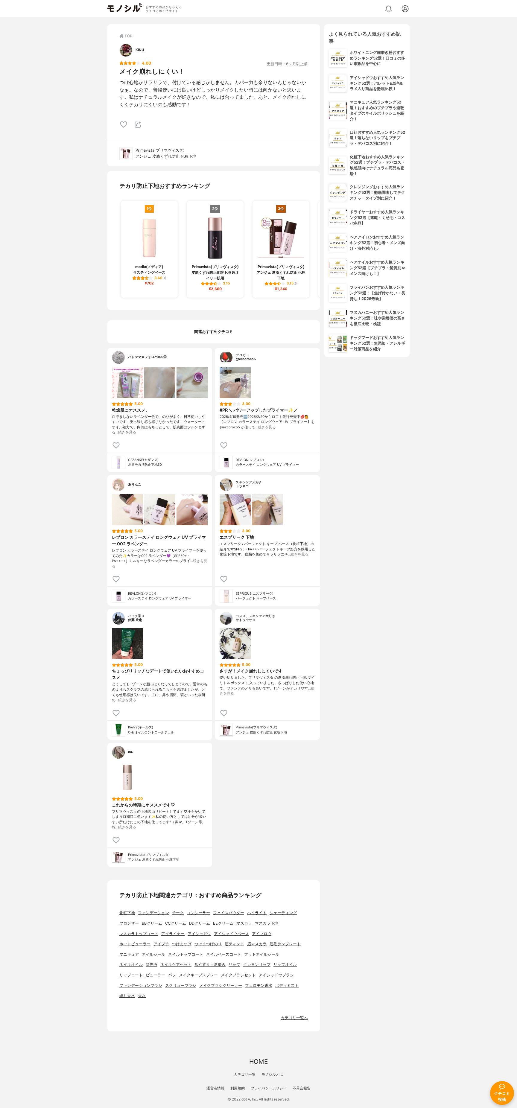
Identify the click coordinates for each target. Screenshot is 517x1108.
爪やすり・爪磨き (210, 964)
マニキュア (129, 954)
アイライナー (173, 934)
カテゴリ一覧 (245, 1074)
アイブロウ (261, 934)
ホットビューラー (134, 944)
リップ (234, 964)
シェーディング (283, 913)
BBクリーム (152, 923)
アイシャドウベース (231, 934)
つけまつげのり (208, 944)
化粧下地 (127, 913)
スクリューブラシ (180, 985)
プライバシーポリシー (269, 1088)
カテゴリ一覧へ (294, 1018)
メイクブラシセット (238, 975)
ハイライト (257, 913)
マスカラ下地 (266, 923)
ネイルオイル (131, 964)
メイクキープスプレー (198, 975)
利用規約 (237, 1088)
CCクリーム (175, 923)
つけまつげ (181, 944)
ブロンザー (129, 923)
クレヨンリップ (256, 964)
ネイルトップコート (185, 954)
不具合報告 (302, 1088)
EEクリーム (223, 923)
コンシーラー (198, 913)
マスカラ (244, 923)
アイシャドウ (199, 934)
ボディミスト (287, 985)
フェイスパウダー (228, 913)
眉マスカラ (257, 944)
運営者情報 (215, 1088)
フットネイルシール (261, 954)
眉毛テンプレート (285, 944)
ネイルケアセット (175, 964)
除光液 (151, 964)
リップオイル (285, 964)
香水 (142, 995)
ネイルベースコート (223, 954)
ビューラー (155, 975)
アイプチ (161, 944)
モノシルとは (272, 1074)
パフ (172, 975)
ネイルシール (153, 954)
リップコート (131, 975)
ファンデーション (153, 913)
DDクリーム (199, 923)
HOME (258, 1061)
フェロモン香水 (258, 985)
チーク (178, 913)
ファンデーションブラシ (140, 985)
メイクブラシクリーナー (220, 985)
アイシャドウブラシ (276, 975)
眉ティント (234, 944)
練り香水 (127, 995)
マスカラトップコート (138, 934)
